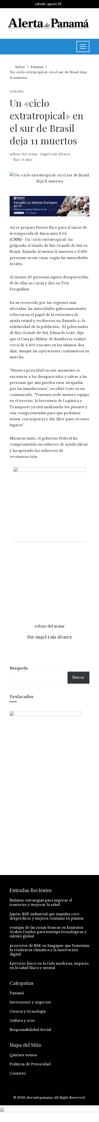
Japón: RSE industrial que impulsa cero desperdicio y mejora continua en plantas (47, 916)
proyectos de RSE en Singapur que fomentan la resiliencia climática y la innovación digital (49, 949)
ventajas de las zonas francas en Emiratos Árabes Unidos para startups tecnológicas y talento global (48, 931)
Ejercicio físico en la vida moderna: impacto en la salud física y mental (49, 965)
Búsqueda (19, 668)
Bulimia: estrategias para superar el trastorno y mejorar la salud (41, 902)
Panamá (17, 91)
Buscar (78, 677)
